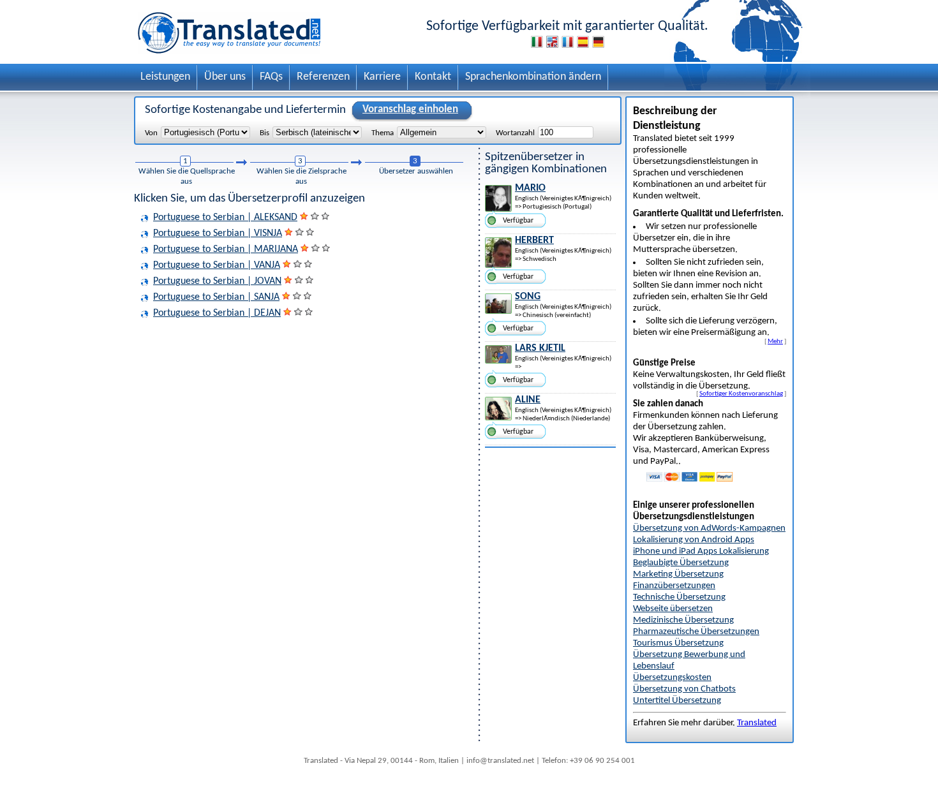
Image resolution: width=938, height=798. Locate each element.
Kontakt (433, 76)
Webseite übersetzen (673, 609)
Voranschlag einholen (410, 109)
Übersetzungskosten (672, 678)
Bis (264, 133)
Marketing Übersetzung (678, 574)
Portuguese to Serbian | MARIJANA (225, 249)
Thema (382, 133)
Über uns (225, 76)
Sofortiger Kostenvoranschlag (741, 393)
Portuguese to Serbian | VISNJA (217, 233)
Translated (757, 723)
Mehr (775, 341)
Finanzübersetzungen (674, 586)
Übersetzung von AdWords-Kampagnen (709, 528)
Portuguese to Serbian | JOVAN (217, 281)
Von (151, 133)
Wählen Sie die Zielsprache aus (301, 176)
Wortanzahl (515, 133)
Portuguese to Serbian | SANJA (216, 297)
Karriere (382, 76)
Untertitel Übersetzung (677, 701)
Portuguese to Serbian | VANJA (216, 265)
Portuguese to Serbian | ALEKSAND (225, 217)
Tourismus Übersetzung (678, 643)
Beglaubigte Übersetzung (681, 563)
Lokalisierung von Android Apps (693, 540)
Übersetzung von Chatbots (684, 689)
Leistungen (165, 76)
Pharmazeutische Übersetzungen (696, 632)
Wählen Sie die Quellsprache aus (186, 176)
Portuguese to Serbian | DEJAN (217, 313)
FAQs (271, 76)
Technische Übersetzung (679, 597)
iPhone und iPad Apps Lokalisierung (701, 551)
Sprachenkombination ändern (533, 76)
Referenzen (323, 76)
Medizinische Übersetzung (683, 620)
